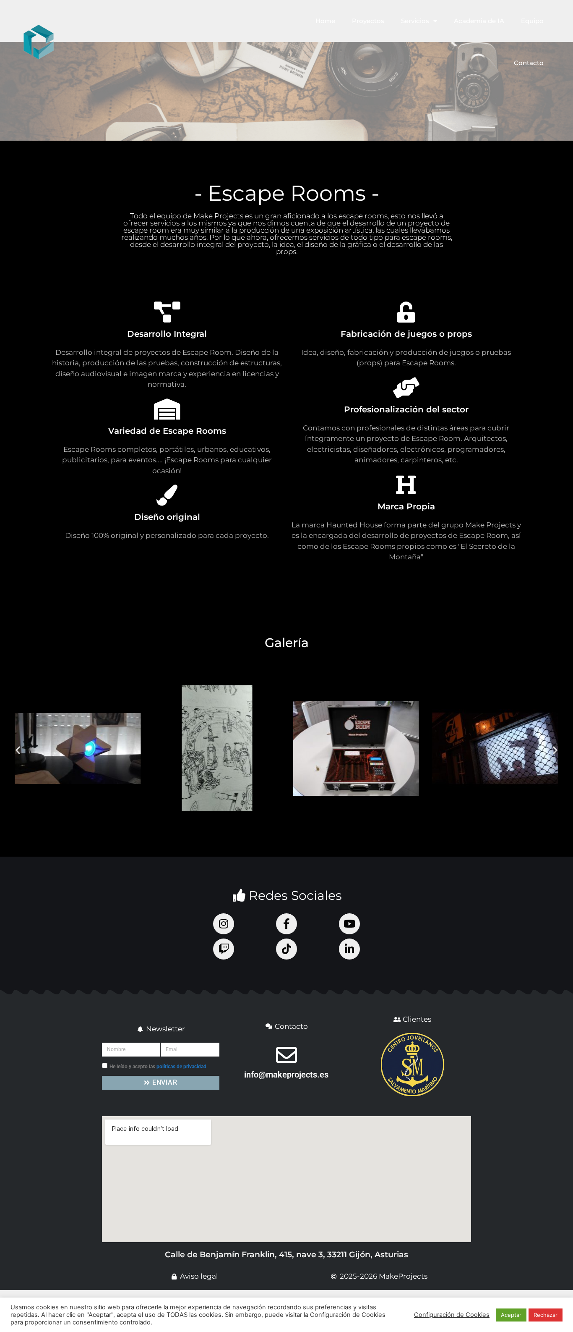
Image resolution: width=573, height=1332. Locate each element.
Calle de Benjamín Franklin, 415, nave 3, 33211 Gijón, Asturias (286, 1254)
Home (325, 21)
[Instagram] (223, 923)
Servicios (415, 21)
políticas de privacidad (181, 1067)
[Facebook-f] (286, 923)
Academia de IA (479, 21)
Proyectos (368, 21)
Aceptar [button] (511, 1314)
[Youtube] (349, 923)
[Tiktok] (286, 949)
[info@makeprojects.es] (286, 1054)
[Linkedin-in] (349, 949)
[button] (18, 750)
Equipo (532, 21)
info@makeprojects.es (286, 1075)
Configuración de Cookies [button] (452, 1315)
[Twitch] (223, 949)
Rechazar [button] (545, 1314)
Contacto (529, 63)
